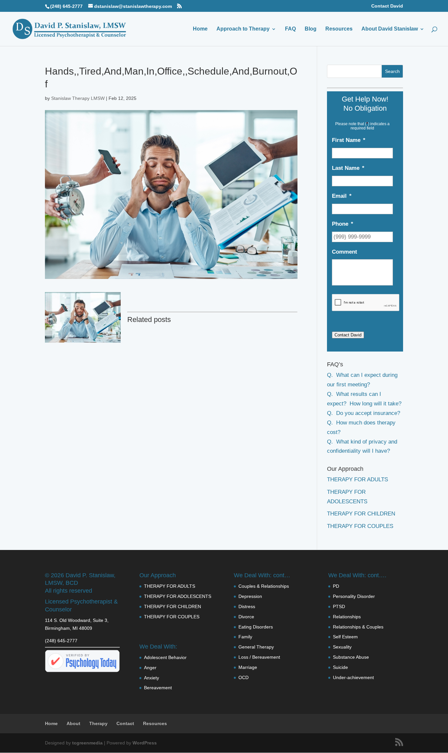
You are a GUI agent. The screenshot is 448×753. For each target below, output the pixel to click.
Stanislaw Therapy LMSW (78, 98)
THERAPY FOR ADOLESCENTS (177, 596)
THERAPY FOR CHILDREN (361, 514)
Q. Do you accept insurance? (363, 413)
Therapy (98, 723)
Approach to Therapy (243, 29)
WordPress (144, 742)
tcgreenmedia (87, 742)
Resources (339, 29)
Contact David (387, 6)
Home (200, 29)
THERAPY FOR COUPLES (360, 526)
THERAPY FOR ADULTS (357, 479)
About (73, 723)
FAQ (290, 29)
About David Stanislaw (389, 29)
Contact (125, 723)
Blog (310, 29)
